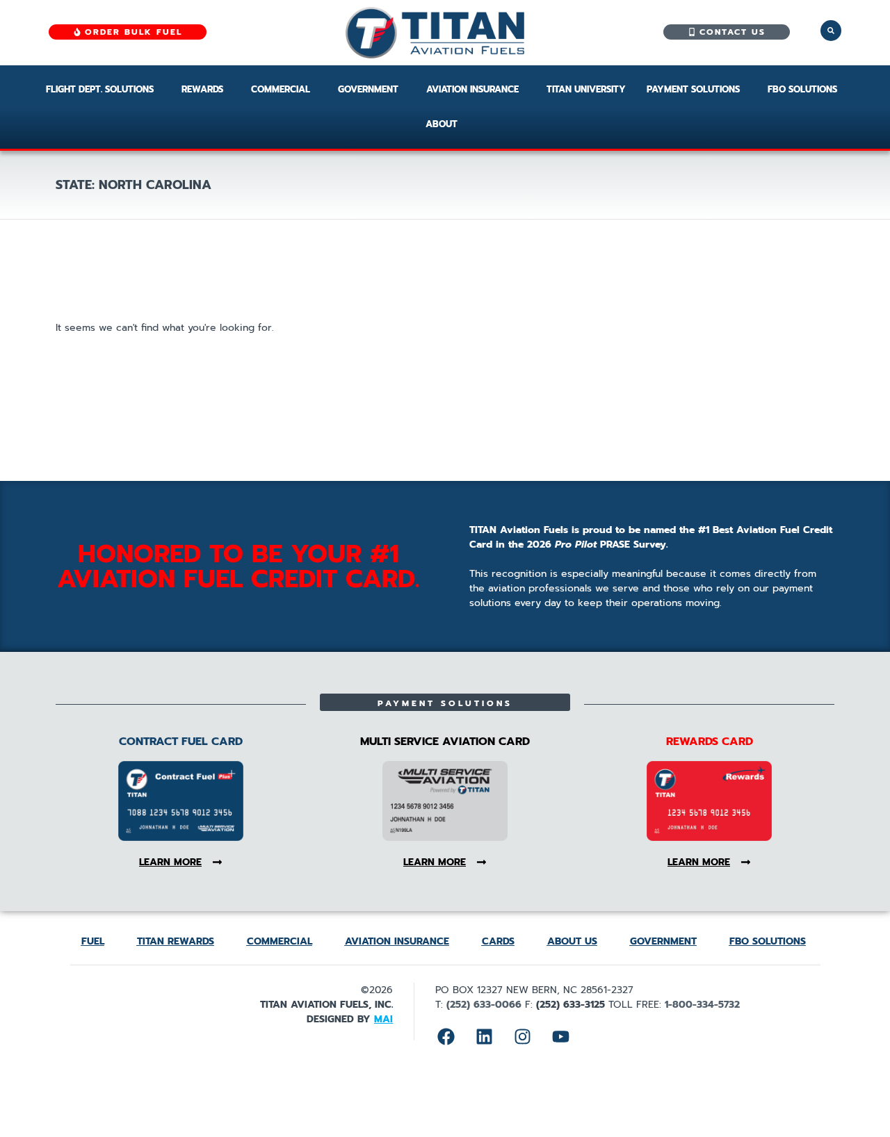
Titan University (586, 89)
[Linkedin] (484, 1036)
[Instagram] (522, 1036)
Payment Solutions (693, 89)
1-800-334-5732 (702, 1004)
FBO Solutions (802, 89)
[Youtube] (560, 1036)
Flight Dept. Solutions (100, 89)
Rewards (202, 89)
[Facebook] (445, 1036)
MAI (383, 1019)
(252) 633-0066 (483, 1004)
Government (368, 89)
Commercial (280, 89)
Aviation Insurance (472, 89)
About (442, 124)
